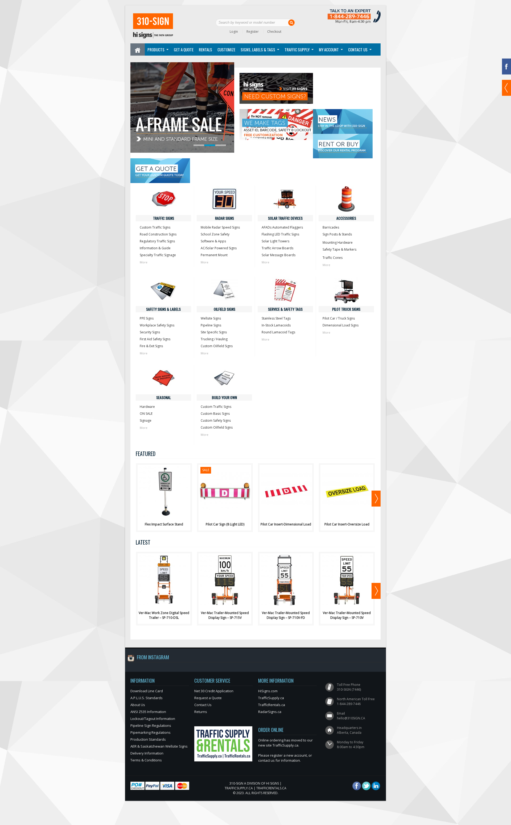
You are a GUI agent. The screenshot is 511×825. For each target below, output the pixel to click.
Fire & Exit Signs (151, 346)
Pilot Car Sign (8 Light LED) (225, 524)
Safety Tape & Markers (339, 249)
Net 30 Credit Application (213, 691)
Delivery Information (146, 753)
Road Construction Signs (158, 234)
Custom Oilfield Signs (217, 346)
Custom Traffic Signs (155, 227)
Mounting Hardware (338, 242)
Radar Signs (224, 218)
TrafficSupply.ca (271, 697)
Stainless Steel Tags (276, 318)
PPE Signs (147, 318)
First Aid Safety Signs (155, 339)
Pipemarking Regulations (150, 732)
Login (234, 31)
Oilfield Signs (224, 309)
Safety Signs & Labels (163, 309)
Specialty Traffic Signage (158, 255)
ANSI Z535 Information (148, 711)
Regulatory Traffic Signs (157, 241)
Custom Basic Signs (215, 413)
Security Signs (150, 332)
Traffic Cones (333, 257)
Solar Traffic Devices (285, 218)
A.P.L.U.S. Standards (146, 697)
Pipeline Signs (211, 325)
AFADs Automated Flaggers (282, 227)
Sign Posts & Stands (337, 234)
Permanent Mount (214, 255)
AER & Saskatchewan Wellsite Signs (159, 746)
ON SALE (146, 413)
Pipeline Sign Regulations (150, 725)
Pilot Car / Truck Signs (339, 318)
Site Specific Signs (214, 332)
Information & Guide (155, 248)
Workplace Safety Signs (157, 325)
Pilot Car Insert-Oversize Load (346, 524)
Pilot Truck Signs (346, 309)
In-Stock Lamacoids (276, 325)
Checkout (274, 31)
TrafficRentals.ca (271, 704)
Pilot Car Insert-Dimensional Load (286, 524)
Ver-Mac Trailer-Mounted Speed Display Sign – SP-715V (225, 615)
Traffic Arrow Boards (277, 248)
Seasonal (163, 397)
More (143, 262)
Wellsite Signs (211, 318)
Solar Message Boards (278, 255)
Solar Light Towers (275, 241)
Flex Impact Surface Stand (164, 524)
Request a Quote (208, 697)
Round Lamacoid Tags (278, 332)
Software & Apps (213, 241)
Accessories (346, 218)
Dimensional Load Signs (340, 325)
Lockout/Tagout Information (152, 718)
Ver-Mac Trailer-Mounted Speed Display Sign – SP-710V (347, 615)
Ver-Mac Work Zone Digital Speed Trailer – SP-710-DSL (164, 615)
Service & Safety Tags (285, 309)
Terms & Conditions (146, 760)
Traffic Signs (163, 218)
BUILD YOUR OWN (224, 397)
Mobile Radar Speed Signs (220, 227)
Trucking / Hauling (214, 339)
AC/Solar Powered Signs (219, 248)
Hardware (147, 406)
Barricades (331, 227)
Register (252, 31)
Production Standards (148, 739)
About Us (137, 704)
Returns (200, 711)
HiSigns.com (268, 691)
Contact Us (203, 704)
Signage (145, 420)
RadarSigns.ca (269, 711)
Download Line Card (146, 691)
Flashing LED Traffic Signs (280, 234)
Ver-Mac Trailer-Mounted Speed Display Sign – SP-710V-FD (286, 615)
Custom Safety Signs (216, 420)
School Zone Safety (215, 234)
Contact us (358, 49)
